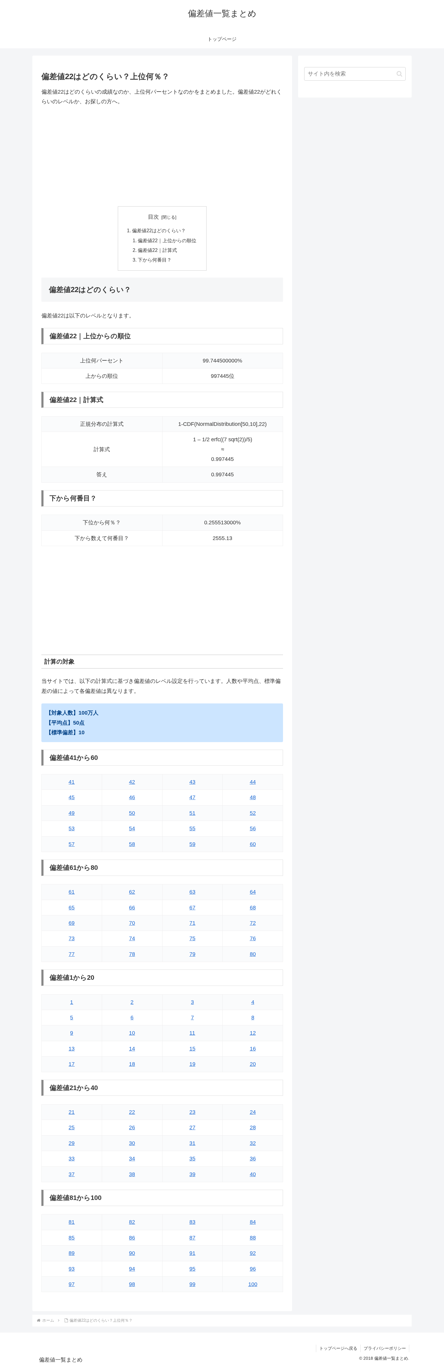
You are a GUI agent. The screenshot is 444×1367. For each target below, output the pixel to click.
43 (192, 782)
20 (253, 1064)
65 (72, 908)
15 (192, 1049)
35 (192, 1159)
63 (192, 892)
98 (132, 1284)
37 (72, 1174)
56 (253, 828)
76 (253, 938)
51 (192, 813)
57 (72, 844)
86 (132, 1238)
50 (132, 813)
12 (253, 1033)
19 (192, 1064)
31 (192, 1143)
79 (192, 954)
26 (132, 1127)
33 (72, 1159)
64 (253, 892)
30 (132, 1143)
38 (132, 1174)
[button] (399, 73)
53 (72, 828)
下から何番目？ (155, 259)
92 (253, 1253)
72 (253, 923)
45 (72, 797)
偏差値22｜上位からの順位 (167, 240)
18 (132, 1064)
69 (72, 923)
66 (132, 908)
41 (72, 782)
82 (132, 1222)
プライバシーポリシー (385, 1348)
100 (252, 1284)
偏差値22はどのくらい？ (159, 230)
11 (192, 1033)
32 (253, 1143)
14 (132, 1049)
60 (253, 844)
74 (132, 938)
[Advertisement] (162, 156)
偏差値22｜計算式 (157, 250)
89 (72, 1253)
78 (132, 954)
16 (253, 1049)
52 (253, 813)
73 (72, 938)
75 (192, 938)
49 (72, 813)
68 (253, 908)
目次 (153, 217)
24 (253, 1112)
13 (72, 1049)
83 (192, 1222)
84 (253, 1222)
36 (253, 1159)
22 (132, 1112)
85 (72, 1238)
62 (132, 892)
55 (192, 828)
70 (132, 923)
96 (253, 1269)
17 (72, 1064)
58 (132, 844)
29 (72, 1143)
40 (253, 1174)
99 (192, 1284)
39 (192, 1174)
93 (72, 1269)
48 (253, 797)
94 (132, 1269)
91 (192, 1253)
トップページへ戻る (338, 1348)
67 (192, 908)
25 (72, 1127)
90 (132, 1253)
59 (192, 844)
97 (72, 1284)
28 (253, 1127)
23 (192, 1112)
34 (132, 1159)
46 (132, 797)
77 (72, 954)
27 (192, 1127)
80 (253, 954)
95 (192, 1269)
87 (192, 1238)
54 (132, 828)
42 (132, 782)
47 (192, 797)
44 (253, 782)
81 (72, 1222)
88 (253, 1238)
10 (132, 1033)
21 (72, 1112)
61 (72, 892)
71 (192, 923)
